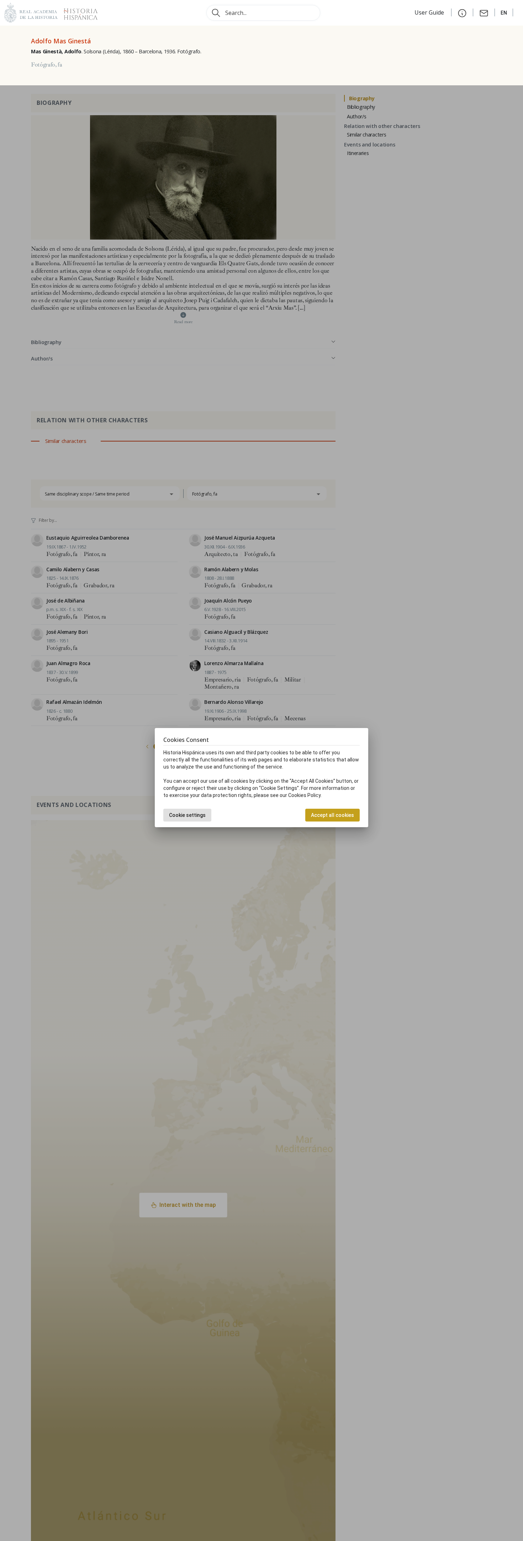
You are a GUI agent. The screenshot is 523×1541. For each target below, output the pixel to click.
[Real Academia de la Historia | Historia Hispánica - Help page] (462, 12)
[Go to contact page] (484, 12)
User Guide (429, 12)
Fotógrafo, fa (46, 64)
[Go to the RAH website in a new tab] (31, 12)
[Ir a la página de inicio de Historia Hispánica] (77, 12)
